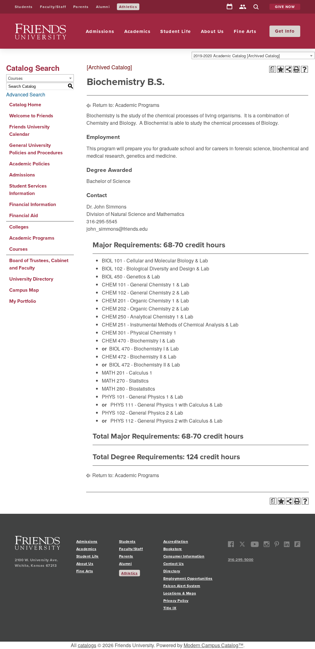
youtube (255, 544)
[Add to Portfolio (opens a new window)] (280, 69)
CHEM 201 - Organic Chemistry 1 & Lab (145, 300)
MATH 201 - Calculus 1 (127, 372)
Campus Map (24, 290)
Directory (242, 7)
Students (24, 7)
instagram (266, 544)
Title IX (170, 608)
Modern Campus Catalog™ (213, 645)
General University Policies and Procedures (36, 149)
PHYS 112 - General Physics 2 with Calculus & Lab (166, 420)
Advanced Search (25, 94)
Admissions (100, 31)
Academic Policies (29, 163)
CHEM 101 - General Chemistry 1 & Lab (145, 284)
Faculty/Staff (53, 7)
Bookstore (172, 549)
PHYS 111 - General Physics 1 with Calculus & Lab (166, 404)
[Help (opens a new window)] (304, 69)
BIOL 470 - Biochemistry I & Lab (144, 348)
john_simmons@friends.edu (117, 228)
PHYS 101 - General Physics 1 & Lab (142, 396)
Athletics (128, 7)
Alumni (103, 7)
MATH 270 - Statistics (125, 380)
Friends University (34, 27)
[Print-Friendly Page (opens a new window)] (296, 69)
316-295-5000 (240, 559)
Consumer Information (184, 556)
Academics (137, 31)
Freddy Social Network (297, 544)
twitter (242, 544)
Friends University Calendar (29, 130)
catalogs (87, 645)
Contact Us (173, 563)
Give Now (285, 6)
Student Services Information (28, 189)
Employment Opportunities (188, 578)
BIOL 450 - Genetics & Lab (131, 276)
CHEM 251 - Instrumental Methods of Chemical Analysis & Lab (170, 324)
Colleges (19, 226)
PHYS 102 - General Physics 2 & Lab (142, 412)
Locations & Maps (179, 593)
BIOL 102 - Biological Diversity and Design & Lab (155, 268)
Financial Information (32, 204)
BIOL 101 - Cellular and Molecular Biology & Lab (155, 260)
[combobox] (253, 55)
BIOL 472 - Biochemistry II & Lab (144, 364)
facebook (231, 544)
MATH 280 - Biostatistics (128, 388)
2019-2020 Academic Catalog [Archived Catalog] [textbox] (236, 56)
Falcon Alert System (181, 586)
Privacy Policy (176, 600)
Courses (18, 249)
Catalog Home (25, 104)
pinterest (276, 544)
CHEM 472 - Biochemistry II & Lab (139, 356)
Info (290, 31)
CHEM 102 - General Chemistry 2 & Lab (145, 292)
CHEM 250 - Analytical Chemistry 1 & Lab (147, 316)
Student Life (175, 31)
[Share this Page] (288, 69)
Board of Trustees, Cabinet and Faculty (38, 264)
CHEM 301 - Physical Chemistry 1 (139, 332)
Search (256, 7)
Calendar (229, 6)
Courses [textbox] (15, 78)
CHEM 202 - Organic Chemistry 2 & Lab (145, 308)
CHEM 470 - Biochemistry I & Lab (138, 340)
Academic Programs (31, 237)
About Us (212, 31)
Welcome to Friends (31, 115)
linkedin (287, 544)
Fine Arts (245, 31)
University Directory (31, 278)
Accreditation (175, 541)
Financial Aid (23, 215)
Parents (81, 7)
